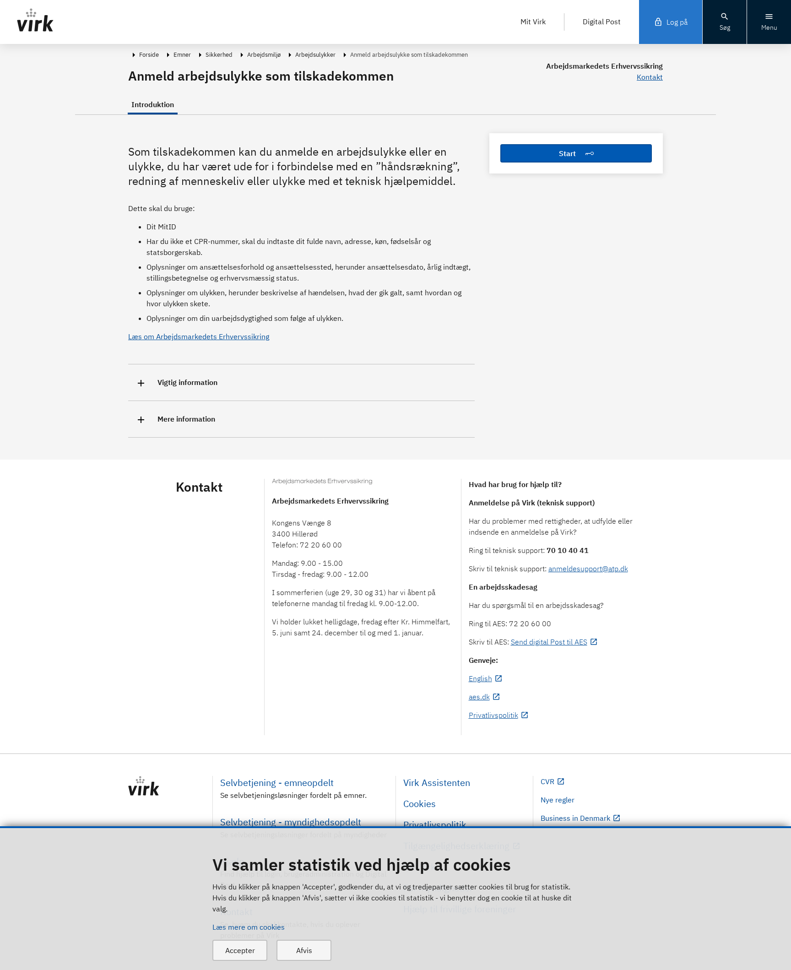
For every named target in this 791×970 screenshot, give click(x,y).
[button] (301, 382)
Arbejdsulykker (315, 55)
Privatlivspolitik (493, 715)
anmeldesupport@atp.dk (588, 568)
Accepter (240, 950)
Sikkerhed (219, 55)
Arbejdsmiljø (264, 55)
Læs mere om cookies (248, 927)
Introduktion (152, 104)
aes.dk (479, 696)
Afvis (304, 950)
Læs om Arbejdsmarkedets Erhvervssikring (198, 336)
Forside (149, 55)
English (480, 678)
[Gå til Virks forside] (166, 786)
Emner (182, 55)
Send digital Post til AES (549, 641)
